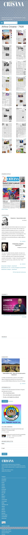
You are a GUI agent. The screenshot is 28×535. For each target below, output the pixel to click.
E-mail (3, 448)
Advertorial (4, 518)
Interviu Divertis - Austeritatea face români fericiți (14, 315)
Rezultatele (10, 401)
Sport (3, 494)
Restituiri (3, 513)
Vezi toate (24, 317)
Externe (3, 497)
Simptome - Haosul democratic (18, 218)
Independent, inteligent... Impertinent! (9, 266)
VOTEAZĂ (5, 401)
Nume (3, 443)
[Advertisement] (11, 283)
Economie (4, 489)
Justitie (3, 508)
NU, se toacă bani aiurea (8, 393)
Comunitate (5, 357)
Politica (3, 486)
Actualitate (4, 479)
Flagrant (3, 487)
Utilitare (3, 506)
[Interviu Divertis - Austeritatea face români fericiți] (14, 305)
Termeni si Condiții (6, 526)
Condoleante (4, 516)
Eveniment (4, 480)
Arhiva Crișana (5, 209)
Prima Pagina (4, 515)
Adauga (4, 454)
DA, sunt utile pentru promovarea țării (12, 395)
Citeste (23, 241)
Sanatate (3, 491)
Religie (3, 503)
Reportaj (3, 511)
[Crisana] (14, 4)
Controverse (5, 215)
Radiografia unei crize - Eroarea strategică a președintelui (13, 267)
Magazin (3, 496)
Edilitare (3, 509)
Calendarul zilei (5, 504)
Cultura (3, 484)
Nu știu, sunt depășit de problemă (11, 397)
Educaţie (3, 492)
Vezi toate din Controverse (20, 272)
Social (3, 482)
